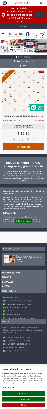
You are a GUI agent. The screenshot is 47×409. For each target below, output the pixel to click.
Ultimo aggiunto (24, 57)
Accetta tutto (23, 393)
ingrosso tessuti (8, 204)
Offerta (25, 66)
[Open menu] (3, 34)
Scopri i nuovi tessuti (25, 61)
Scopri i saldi (41, 15)
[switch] (42, 3)
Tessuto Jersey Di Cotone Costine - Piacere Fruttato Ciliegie (23, 116)
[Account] (28, 34)
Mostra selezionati (9, 387)
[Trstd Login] (43, 2)
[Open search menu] (35, 34)
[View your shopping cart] (42, 34)
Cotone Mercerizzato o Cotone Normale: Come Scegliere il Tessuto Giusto (28, 257)
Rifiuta (23, 405)
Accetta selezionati (23, 399)
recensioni (25, 318)
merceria (34, 197)
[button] (23, 221)
